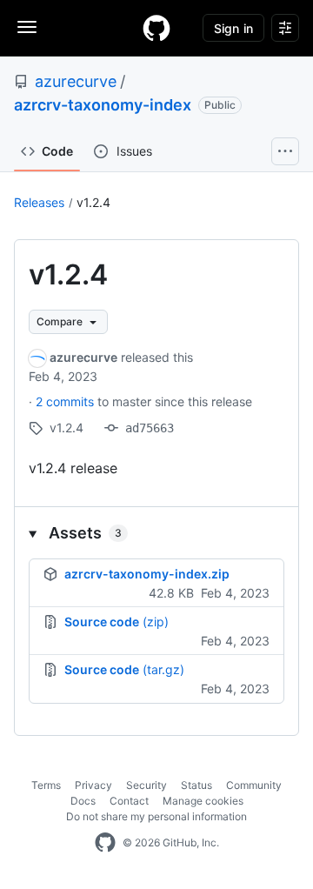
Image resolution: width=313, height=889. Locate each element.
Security (146, 785)
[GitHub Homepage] (105, 843)
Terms (46, 785)
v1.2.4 (93, 202)
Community (254, 785)
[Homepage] (156, 28)
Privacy (93, 785)
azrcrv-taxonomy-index (102, 105)
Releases (39, 202)
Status (196, 785)
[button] (156, 533)
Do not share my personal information (156, 816)
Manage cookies (203, 800)
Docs (83, 800)
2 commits (66, 401)
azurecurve (76, 81)
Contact (129, 800)
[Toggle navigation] (27, 27)
